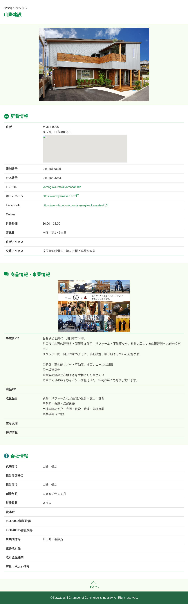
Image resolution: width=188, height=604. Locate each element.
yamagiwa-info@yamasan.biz (62, 187)
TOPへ (94, 586)
